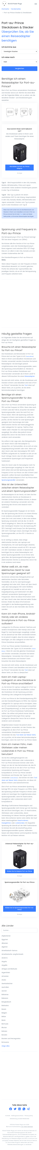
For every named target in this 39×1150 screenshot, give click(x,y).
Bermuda (5, 1024)
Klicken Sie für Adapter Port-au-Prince (19, 871)
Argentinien (6, 973)
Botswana (5, 1042)
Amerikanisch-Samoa (9, 951)
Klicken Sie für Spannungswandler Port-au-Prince (19, 908)
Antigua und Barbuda (9, 969)
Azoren (4, 991)
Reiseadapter (30, 376)
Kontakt (7, 1115)
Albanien (5, 943)
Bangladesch (6, 1002)
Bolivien (4, 1031)
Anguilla (4, 965)
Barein (4, 1009)
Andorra (4, 958)
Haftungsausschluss (17, 1115)
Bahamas (5, 995)
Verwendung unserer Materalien (19, 1118)
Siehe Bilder (29, 356)
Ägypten (5, 940)
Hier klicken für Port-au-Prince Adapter (19, 167)
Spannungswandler (8, 480)
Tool (21, 214)
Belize (4, 1017)
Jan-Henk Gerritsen (27, 1126)
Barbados (5, 1006)
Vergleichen (19, 69)
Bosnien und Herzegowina (11, 1039)
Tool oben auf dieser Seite (26, 735)
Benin (4, 1020)
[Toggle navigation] (35, 4)
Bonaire (4, 1035)
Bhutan (4, 1028)
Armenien (5, 976)
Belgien (4, 1013)
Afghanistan (6, 936)
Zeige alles (6, 1046)
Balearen (5, 998)
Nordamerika (16, 9)
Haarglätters (6, 823)
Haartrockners (23, 820)
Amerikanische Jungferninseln (12, 954)
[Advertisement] (19, 303)
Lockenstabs (19, 823)
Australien (5, 987)
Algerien (5, 947)
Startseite (5, 9)
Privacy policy (29, 1115)
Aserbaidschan (7, 984)
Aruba (4, 980)
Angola (4, 962)
